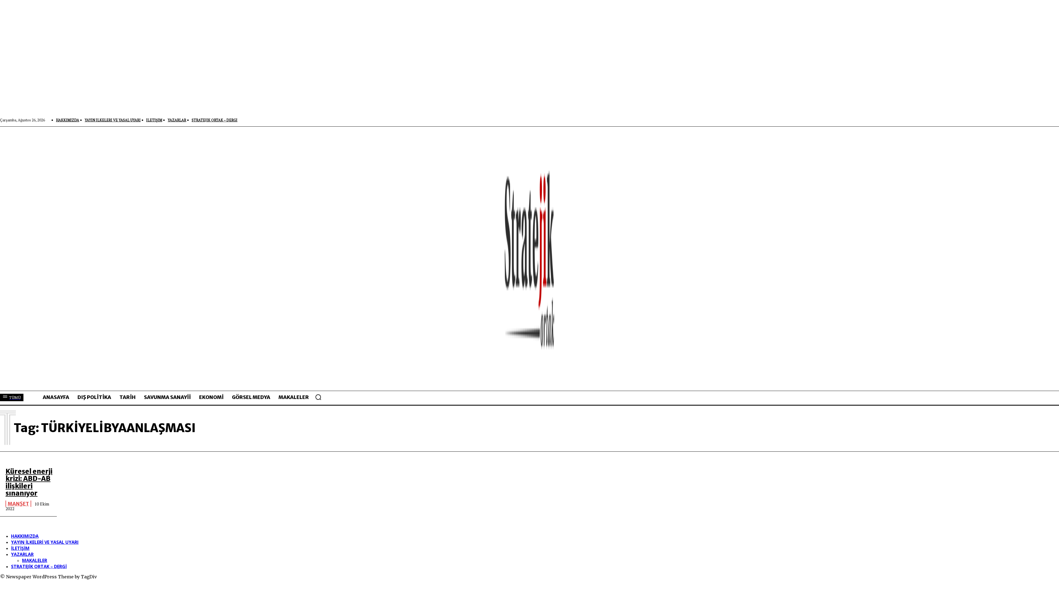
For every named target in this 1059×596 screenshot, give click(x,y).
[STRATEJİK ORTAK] (529, 258)
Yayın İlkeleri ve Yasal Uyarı (45, 542)
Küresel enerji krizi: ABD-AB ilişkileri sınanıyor (29, 482)
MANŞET (18, 504)
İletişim (20, 548)
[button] (318, 397)
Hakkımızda (25, 536)
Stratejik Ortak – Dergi (39, 566)
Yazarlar (22, 554)
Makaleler (34, 560)
